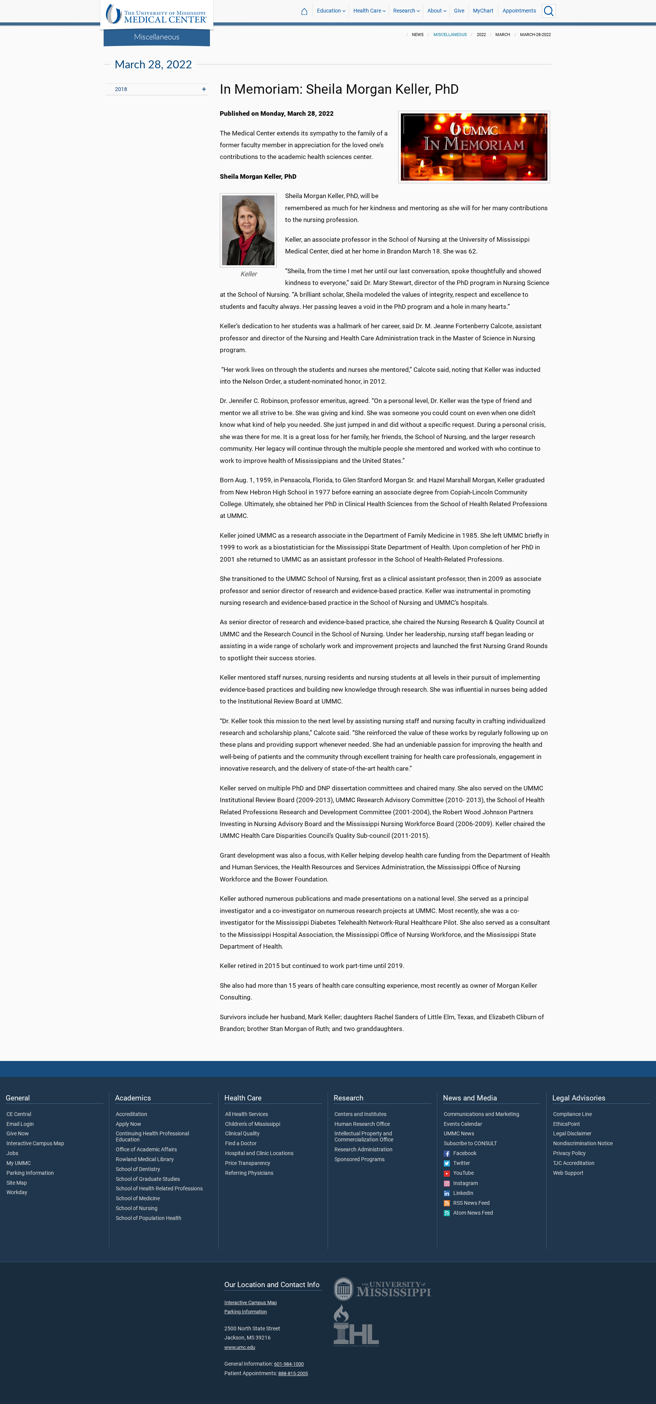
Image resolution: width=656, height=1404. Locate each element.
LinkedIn (461, 1193)
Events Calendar (463, 1124)
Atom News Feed (471, 1213)
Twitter (460, 1163)
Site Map (16, 1183)
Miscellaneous (157, 36)
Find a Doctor (241, 1144)
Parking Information (30, 1173)
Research (404, 11)
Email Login (20, 1124)
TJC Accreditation (573, 1163)
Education (329, 11)
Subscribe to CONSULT (470, 1144)
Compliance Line (572, 1114)
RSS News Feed (470, 1203)
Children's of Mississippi (252, 1124)
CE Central (18, 1114)
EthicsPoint (566, 1124)
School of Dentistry (138, 1169)
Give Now (17, 1134)
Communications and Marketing (481, 1114)
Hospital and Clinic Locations (259, 1154)
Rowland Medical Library (145, 1160)
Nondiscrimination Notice (583, 1144)
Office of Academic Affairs (146, 1150)
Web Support (568, 1173)
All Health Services (246, 1114)
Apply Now (128, 1124)
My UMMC (18, 1163)
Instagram (464, 1183)
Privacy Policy (569, 1154)
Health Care (367, 11)
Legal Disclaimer (572, 1134)
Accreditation (131, 1114)
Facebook (463, 1154)
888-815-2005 (293, 1373)
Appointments (519, 11)
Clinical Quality (242, 1134)
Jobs (12, 1154)
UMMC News (459, 1134)
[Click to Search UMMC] (549, 11)
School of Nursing (137, 1209)
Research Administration (363, 1150)
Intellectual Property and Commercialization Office (363, 1137)
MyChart (483, 11)
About (434, 11)
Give (459, 11)
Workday (16, 1193)
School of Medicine (138, 1199)
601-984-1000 (289, 1364)
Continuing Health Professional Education (152, 1137)
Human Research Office (362, 1124)
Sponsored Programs (359, 1160)
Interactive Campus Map (35, 1144)
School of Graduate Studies (148, 1179)
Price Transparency (247, 1163)
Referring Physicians (249, 1173)
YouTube (462, 1173)
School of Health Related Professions (159, 1189)
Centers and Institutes (360, 1114)
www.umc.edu (239, 1347)
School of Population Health (148, 1218)
